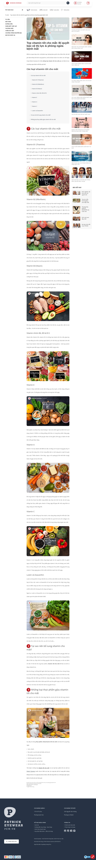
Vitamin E (34, 97)
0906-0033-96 (12, 841)
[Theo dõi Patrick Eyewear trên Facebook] (71, 831)
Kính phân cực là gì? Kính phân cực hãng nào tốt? (81, 163)
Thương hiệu (9, 28)
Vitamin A (34, 102)
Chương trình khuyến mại (13, 33)
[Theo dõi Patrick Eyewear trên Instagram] (68, 831)
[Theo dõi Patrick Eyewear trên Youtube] (65, 831)
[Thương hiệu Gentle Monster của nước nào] (76, 210)
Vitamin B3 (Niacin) (37, 88)
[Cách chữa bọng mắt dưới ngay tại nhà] (82, 139)
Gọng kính (56, 10)
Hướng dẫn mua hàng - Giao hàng (43, 827)
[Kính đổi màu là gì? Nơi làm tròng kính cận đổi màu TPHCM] (82, 172)
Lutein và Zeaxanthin (37, 110)
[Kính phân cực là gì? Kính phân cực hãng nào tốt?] (82, 156)
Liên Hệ (37, 825)
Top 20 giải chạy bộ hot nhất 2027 (81, 114)
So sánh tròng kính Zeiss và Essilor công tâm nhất (81, 81)
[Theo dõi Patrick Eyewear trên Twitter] (74, 831)
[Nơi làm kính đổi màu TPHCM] (76, 226)
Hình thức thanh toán (40, 829)
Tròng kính (66, 10)
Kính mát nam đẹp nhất (85, 218)
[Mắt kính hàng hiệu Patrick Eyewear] (14, 3)
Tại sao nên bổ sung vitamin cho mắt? (40, 115)
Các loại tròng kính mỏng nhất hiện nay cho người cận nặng (82, 98)
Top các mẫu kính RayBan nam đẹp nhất (85, 201)
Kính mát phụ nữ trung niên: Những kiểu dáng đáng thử (82, 47)
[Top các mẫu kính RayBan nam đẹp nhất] (76, 201)
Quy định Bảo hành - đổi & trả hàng (44, 831)
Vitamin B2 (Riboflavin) (38, 84)
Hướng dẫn (9, 24)
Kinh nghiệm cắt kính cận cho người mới (86, 193)
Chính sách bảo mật (70, 825)
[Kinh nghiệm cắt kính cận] (76, 193)
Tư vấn (7, 19)
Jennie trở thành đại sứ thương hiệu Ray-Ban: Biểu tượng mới (80, 130)
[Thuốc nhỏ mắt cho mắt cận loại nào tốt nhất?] (82, 22)
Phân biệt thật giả (11, 26)
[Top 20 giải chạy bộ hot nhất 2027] (82, 107)
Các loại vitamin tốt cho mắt (38, 75)
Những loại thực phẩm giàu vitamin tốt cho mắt (43, 119)
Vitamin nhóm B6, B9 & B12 (39, 93)
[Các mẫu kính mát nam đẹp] (76, 219)
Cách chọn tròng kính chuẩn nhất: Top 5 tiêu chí (81, 64)
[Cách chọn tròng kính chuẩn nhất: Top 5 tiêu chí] (82, 56)
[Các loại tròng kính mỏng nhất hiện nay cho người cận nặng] (82, 90)
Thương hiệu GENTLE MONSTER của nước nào (85, 209)
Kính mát (45, 10)
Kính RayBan (34, 10)
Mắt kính (8, 21)
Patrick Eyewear (31, 771)
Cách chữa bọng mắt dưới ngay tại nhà (81, 147)
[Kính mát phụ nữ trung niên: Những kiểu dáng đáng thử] (82, 39)
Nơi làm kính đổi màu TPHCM (86, 225)
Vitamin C (34, 106)
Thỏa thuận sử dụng (70, 827)
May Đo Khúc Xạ (10, 35)
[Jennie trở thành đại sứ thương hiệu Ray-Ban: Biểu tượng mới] (82, 122)
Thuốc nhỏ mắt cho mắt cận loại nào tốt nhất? (81, 30)
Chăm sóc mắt (9, 30)
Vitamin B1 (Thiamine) (38, 80)
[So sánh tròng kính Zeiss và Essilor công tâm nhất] (82, 73)
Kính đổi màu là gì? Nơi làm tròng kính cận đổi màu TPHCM (81, 180)
